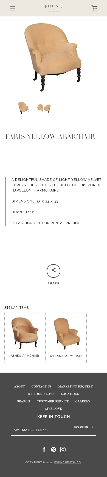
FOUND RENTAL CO (67, 462)
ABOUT (19, 386)
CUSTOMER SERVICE (53, 401)
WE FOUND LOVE (41, 394)
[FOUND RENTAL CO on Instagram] (63, 449)
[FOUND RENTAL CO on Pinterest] (53, 449)
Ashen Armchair (25, 355)
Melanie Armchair (66, 356)
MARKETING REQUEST (75, 386)
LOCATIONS (70, 394)
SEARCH (23, 401)
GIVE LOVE (53, 408)
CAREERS (82, 401)
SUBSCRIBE (81, 426)
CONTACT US (42, 386)
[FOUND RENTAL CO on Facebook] (44, 449)
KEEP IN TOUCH (53, 416)
